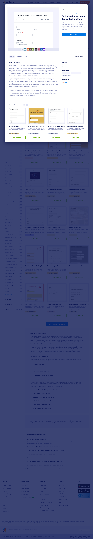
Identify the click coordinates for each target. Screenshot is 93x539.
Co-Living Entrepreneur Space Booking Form (74, 17)
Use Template (73, 34)
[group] (17, 124)
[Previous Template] (2, 269)
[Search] (63, 9)
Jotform (67, 82)
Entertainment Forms (33, 133)
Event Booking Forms (75, 13)
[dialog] (46, 269)
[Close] (90, 2)
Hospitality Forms (66, 75)
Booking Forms (65, 13)
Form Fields (19, 56)
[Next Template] (91, 269)
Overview (12, 56)
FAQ (26, 56)
